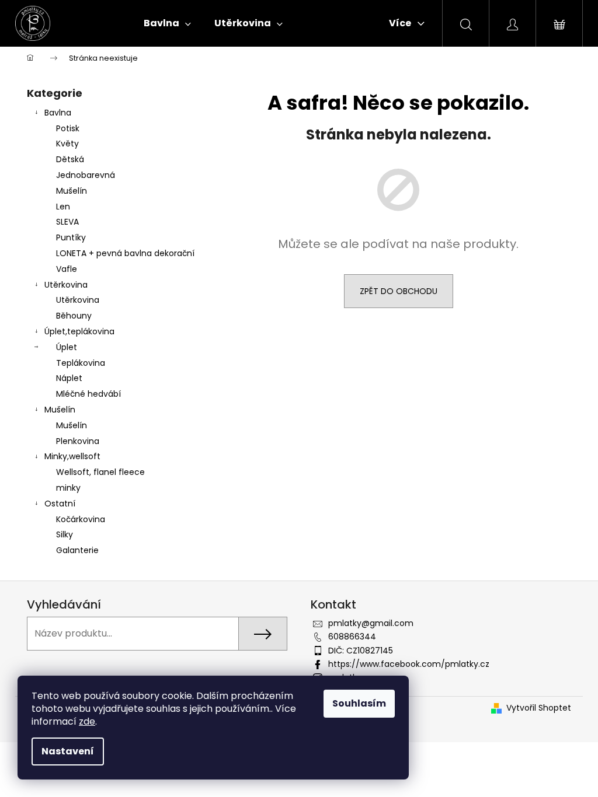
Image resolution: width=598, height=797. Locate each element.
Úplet (66, 347)
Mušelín (71, 191)
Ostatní (59, 503)
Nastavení (67, 751)
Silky (64, 534)
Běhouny (74, 315)
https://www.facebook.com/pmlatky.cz (408, 664)
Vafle (66, 269)
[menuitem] (167, 23)
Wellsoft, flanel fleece (100, 472)
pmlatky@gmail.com (370, 623)
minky (68, 488)
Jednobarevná (85, 175)
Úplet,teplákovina (79, 331)
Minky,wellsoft (72, 456)
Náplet (69, 378)
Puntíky (71, 237)
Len (63, 206)
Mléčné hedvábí (88, 394)
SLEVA (67, 222)
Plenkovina (77, 441)
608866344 (352, 636)
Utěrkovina (66, 285)
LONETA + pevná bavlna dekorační (125, 253)
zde (87, 721)
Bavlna (57, 112)
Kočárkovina (80, 519)
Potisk (67, 128)
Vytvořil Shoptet (538, 708)
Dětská (70, 159)
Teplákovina (80, 363)
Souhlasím (359, 703)
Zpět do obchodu (398, 291)
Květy (67, 143)
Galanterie (77, 550)
